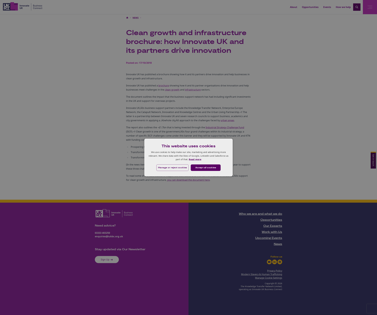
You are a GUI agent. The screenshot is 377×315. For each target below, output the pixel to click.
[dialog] (188, 157)
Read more (195, 159)
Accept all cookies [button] (205, 167)
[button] (172, 167)
